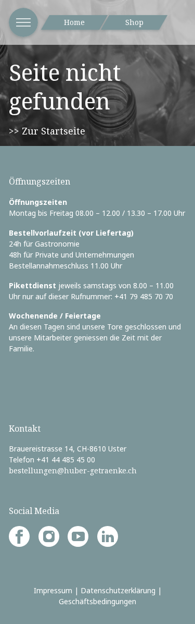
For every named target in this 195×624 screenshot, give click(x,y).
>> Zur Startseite (47, 131)
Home (74, 22)
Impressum (53, 590)
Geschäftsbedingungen (97, 601)
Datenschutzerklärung (118, 590)
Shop (134, 22)
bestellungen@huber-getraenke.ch (73, 470)
